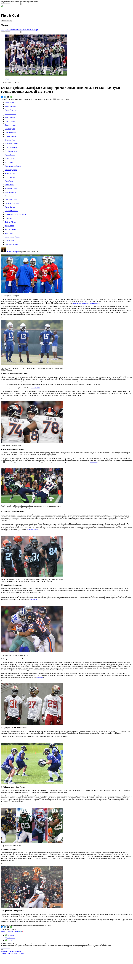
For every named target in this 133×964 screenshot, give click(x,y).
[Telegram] (5, 97)
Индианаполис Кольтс (13, 166)
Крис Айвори (10, 177)
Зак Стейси (9, 162)
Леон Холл (9, 181)
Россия (12, 30)
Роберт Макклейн (11, 211)
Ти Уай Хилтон (10, 229)
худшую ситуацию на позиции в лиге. (86, 303)
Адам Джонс (9, 103)
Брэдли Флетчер (10, 125)
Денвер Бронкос (10, 136)
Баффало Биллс (10, 114)
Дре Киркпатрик (11, 151)
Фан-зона (22, 30)
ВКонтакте (11, 938)
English (21, 953)
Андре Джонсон (11, 110)
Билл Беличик (10, 121)
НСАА (7, 30)
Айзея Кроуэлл (10, 106)
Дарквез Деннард (11, 132)
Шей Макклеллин (11, 244)
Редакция (4, 951)
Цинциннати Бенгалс (12, 237)
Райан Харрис (10, 207)
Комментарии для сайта (12, 931)
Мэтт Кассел (9, 196)
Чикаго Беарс (9, 241)
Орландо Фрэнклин (12, 203)
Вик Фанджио (10, 129)
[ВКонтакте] (2, 97)
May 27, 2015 (35, 388)
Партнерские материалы (9, 953)
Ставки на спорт (32, 30)
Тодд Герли (9, 233)
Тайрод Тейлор (10, 222)
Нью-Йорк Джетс (11, 199)
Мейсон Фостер (10, 192)
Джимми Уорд (10, 140)
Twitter (9, 940)
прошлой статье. (32, 529)
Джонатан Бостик (11, 144)
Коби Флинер (10, 173)
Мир (17, 30)
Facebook (10, 935)
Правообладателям (14, 951)
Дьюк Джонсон (10, 158)
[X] (8, 97)
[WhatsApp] (11, 97)
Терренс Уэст (9, 226)
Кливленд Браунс (11, 170)
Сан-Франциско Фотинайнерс (15, 214)
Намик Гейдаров (12, 252)
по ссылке (93, 462)
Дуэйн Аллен (10, 155)
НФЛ (2, 30)
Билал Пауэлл (10, 117)
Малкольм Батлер (11, 188)
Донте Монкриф (11, 147)
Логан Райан (9, 185)
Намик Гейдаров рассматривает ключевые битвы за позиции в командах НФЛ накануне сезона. (35, 99)
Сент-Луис (9, 218)
